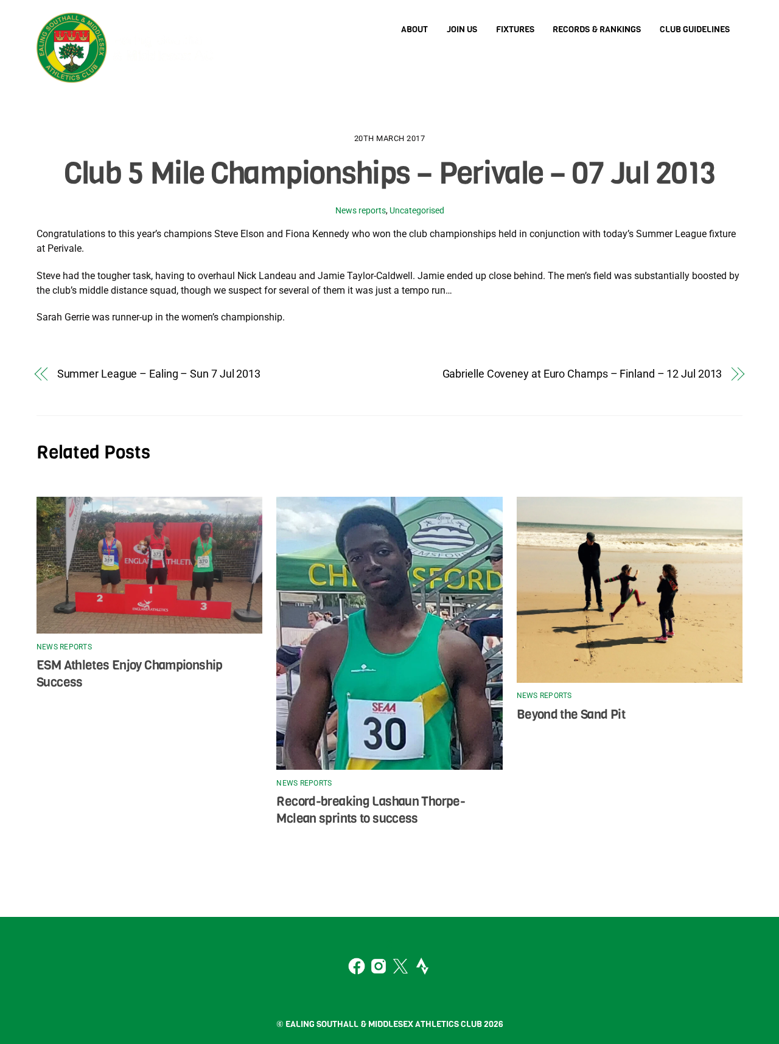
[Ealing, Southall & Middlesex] (128, 72)
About (414, 29)
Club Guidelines (695, 29)
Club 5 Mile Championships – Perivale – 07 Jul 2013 (389, 173)
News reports (360, 211)
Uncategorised (417, 211)
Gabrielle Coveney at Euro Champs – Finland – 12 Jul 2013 (582, 373)
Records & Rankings (597, 29)
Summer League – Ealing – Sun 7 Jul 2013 (158, 373)
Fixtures (515, 29)
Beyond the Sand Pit (571, 714)
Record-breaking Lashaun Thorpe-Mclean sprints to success (370, 810)
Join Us (462, 29)
